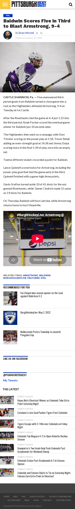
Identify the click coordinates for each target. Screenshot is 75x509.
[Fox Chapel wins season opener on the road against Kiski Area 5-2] (10, 298)
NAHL (27, 500)
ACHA (36, 500)
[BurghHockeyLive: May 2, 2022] (10, 318)
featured (33, 278)
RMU (15, 496)
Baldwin (44, 275)
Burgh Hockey (37, 496)
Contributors (63, 500)
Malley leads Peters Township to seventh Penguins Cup (40, 333)
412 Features (14, 500)
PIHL (43, 278)
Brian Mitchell (26, 32)
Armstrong (30, 275)
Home (6, 496)
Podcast (47, 500)
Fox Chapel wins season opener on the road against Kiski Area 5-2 (41, 294)
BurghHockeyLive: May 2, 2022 (35, 312)
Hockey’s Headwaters (60, 496)
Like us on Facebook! (15, 358)
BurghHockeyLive (14, 278)
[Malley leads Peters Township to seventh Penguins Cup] (10, 337)
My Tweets (10, 380)
